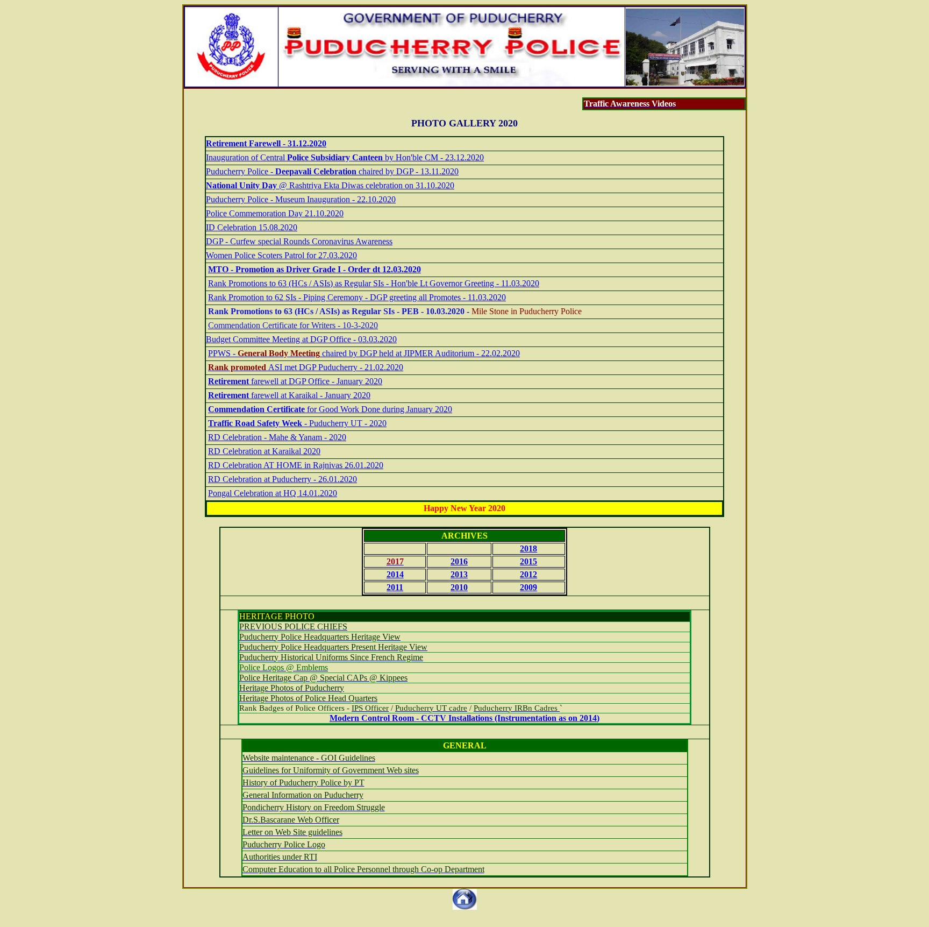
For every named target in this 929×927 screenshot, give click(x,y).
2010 (459, 587)
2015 (528, 561)
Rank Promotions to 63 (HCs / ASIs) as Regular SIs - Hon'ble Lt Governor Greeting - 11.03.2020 (373, 283)
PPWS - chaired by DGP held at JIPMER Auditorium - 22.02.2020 (364, 353)
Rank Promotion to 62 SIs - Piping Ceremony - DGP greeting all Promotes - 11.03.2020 (357, 297)
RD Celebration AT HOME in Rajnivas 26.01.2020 (295, 465)
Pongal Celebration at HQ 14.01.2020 (272, 493)
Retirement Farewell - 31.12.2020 (266, 143)
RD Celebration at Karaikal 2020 (264, 451)
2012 (528, 574)
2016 (459, 561)
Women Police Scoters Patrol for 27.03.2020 (281, 255)
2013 (459, 574)
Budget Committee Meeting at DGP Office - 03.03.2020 (301, 339)
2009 (528, 587)
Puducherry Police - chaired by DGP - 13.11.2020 (332, 171)
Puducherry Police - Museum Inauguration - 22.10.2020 (301, 199)
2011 (395, 587)
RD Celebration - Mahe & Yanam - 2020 (277, 437)
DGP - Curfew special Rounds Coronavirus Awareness (299, 241)
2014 (395, 574)
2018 (528, 548)
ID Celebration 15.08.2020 (251, 227)
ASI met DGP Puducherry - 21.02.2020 (305, 367)
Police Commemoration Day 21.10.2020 (275, 213)
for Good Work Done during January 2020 (330, 409)
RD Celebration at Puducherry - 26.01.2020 (282, 479)
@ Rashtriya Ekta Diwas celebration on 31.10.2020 (330, 185)
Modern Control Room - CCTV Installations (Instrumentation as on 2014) (464, 718)
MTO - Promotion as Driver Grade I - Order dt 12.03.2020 (314, 269)
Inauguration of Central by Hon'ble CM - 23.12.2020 (345, 157)
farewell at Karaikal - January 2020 (289, 395)
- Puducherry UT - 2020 (297, 423)
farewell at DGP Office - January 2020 (295, 381)
